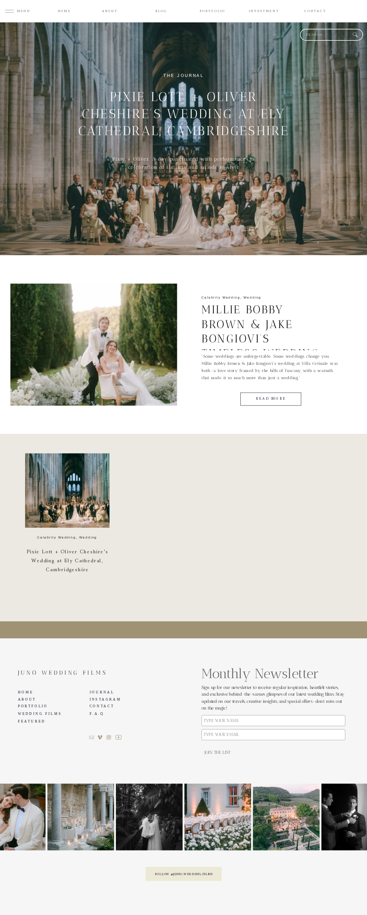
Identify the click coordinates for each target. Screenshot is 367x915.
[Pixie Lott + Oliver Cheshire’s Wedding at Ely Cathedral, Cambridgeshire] (67, 490)
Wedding (252, 297)
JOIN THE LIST (217, 753)
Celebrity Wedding (220, 297)
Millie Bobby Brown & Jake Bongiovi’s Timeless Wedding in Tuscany (260, 339)
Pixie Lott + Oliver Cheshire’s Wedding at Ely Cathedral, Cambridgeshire (183, 113)
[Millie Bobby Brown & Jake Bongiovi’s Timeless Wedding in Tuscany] (93, 345)
